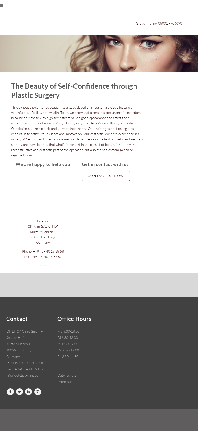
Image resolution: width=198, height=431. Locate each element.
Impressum (65, 382)
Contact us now (106, 176)
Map (43, 265)
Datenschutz (66, 375)
